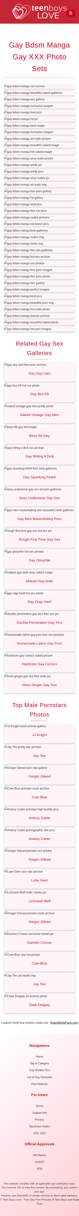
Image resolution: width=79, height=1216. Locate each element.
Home (39, 1056)
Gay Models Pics (39, 1070)
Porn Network (39, 1083)
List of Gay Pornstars (39, 1077)
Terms (39, 1105)
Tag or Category (39, 1063)
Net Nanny (39, 1155)
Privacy (39, 1119)
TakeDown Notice (39, 1126)
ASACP (39, 1161)
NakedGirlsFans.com (64, 1022)
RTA (39, 1168)
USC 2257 (39, 1133)
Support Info (39, 1112)
